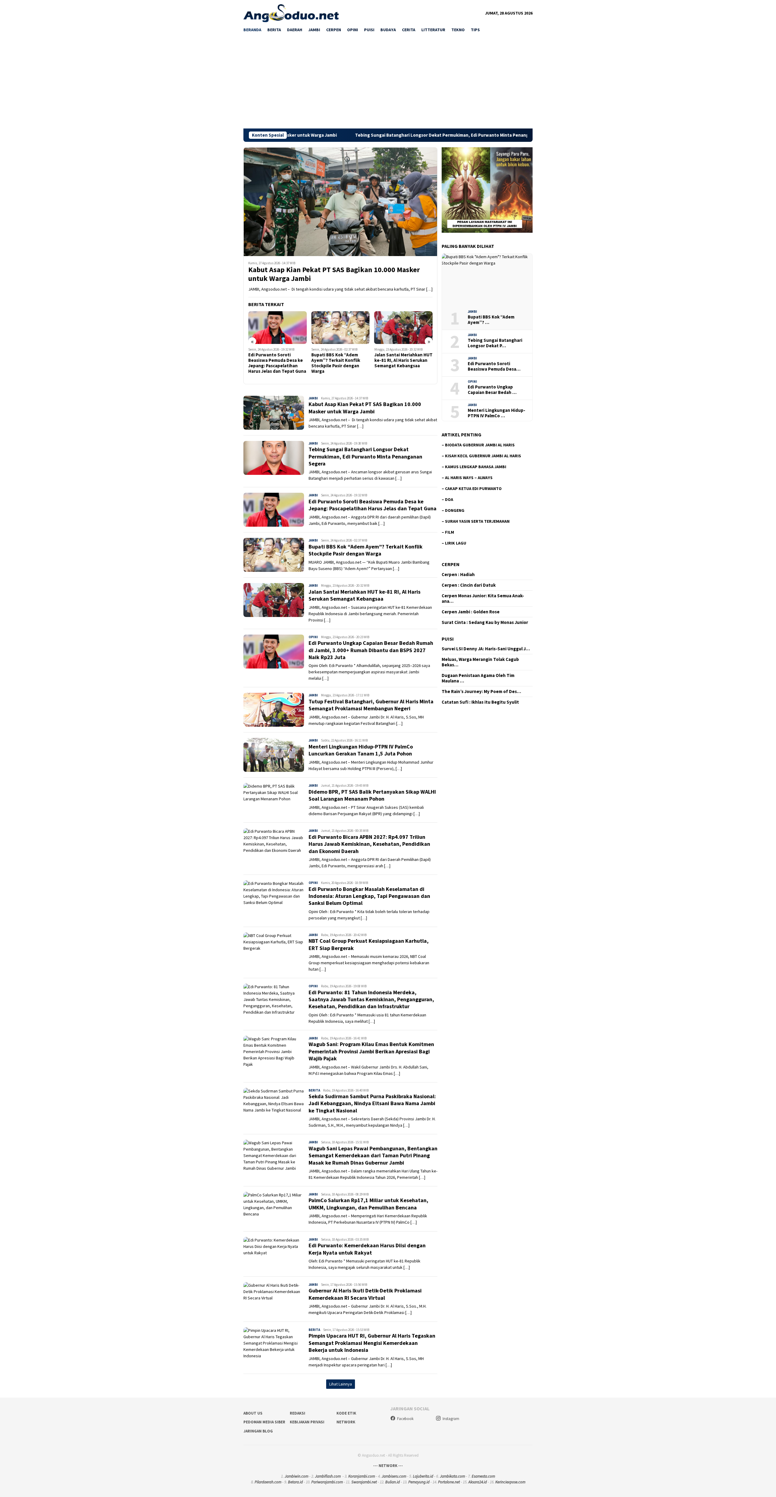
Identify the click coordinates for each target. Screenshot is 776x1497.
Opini (313, 637)
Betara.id (295, 1482)
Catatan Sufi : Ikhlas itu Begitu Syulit (480, 702)
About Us (253, 1413)
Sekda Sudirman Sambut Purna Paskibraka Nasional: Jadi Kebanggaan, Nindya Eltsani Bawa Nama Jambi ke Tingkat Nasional (372, 1103)
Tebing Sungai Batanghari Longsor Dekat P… (495, 343)
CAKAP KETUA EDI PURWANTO (473, 488)
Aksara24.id (477, 1482)
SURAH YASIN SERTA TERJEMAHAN (477, 521)
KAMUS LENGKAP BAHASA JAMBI (475, 466)
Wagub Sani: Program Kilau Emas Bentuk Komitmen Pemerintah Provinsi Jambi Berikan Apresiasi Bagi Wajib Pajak (371, 1051)
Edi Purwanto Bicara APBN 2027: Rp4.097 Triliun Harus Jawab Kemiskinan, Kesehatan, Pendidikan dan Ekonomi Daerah (369, 844)
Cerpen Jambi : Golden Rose (471, 612)
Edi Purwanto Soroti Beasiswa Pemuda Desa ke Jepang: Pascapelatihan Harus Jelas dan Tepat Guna (372, 505)
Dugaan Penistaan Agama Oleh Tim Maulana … (478, 678)
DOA (449, 499)
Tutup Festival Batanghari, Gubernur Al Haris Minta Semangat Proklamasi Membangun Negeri (371, 705)
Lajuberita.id (423, 1476)
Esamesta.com (483, 1476)
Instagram (451, 1418)
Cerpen (451, 564)
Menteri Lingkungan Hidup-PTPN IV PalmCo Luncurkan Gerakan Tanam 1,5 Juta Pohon (361, 750)
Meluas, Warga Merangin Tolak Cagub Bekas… (480, 662)
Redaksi (297, 1413)
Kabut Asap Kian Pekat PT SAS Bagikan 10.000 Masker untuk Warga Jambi (334, 274)
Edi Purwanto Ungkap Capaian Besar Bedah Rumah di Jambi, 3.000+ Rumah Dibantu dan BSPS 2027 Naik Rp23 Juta (400, 365)
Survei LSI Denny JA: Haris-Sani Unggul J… (486, 649)
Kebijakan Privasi (307, 1422)
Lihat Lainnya (340, 1384)
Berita (314, 1090)
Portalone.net (449, 1482)
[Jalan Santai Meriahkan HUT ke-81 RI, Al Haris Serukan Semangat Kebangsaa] (340, 327)
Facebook (405, 1418)
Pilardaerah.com (268, 1482)
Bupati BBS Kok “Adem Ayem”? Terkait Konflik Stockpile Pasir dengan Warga (272, 363)
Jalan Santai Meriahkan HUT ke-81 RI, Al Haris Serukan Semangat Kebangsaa (340, 360)
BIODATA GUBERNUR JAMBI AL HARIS (480, 445)
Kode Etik (346, 1413)
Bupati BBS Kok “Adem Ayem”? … (491, 319)
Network (345, 1422)
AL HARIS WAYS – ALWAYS (469, 477)
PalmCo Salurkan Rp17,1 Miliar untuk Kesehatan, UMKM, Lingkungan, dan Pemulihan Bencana (368, 1204)
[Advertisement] (388, 83)
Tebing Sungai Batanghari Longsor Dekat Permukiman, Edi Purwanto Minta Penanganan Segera (378, 135)
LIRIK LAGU (455, 543)
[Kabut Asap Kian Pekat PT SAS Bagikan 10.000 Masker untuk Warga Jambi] (340, 201)
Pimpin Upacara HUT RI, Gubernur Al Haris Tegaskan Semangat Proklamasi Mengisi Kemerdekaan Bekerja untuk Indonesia (372, 1342)
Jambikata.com (452, 1476)
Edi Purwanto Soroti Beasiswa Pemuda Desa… (494, 366)
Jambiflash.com (328, 1476)
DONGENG (454, 510)
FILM (449, 532)
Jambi (313, 398)
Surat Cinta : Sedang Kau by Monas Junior (485, 622)
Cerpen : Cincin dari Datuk (469, 585)
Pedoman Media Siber (264, 1422)
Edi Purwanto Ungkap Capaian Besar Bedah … (492, 389)
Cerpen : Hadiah (458, 574)
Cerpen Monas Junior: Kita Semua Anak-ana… (483, 598)
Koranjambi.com (361, 1476)
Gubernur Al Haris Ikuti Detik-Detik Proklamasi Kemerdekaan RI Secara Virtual (365, 1294)
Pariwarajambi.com (327, 1482)
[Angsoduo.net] (291, 12)
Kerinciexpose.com (510, 1482)
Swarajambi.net (364, 1482)
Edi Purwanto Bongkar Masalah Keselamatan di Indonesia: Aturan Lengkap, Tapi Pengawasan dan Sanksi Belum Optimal (369, 896)
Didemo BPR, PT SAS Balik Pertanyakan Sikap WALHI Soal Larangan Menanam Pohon (372, 795)
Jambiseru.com (394, 1476)
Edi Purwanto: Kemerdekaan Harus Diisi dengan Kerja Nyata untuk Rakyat (367, 1249)
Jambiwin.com (296, 1476)
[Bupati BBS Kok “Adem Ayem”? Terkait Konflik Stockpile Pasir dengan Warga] (277, 327)
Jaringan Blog (258, 1431)
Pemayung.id (419, 1482)
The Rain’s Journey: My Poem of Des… (481, 691)
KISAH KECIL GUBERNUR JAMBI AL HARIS (483, 455)
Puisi (448, 639)
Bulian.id (392, 1482)
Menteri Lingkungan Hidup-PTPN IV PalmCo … (496, 413)
